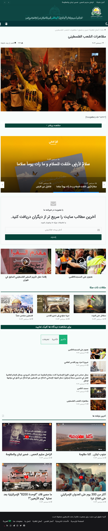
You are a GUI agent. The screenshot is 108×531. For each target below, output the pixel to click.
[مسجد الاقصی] (98, 392)
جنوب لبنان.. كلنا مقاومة (92, 454)
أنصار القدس (48, 521)
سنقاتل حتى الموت (99, 315)
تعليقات (45, 339)
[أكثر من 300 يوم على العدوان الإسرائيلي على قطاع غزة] (81, 477)
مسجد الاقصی (82, 388)
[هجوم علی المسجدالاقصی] (98, 353)
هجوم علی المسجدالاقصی (78, 349)
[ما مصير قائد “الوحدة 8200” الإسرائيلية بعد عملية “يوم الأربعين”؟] (27, 477)
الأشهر (63, 339)
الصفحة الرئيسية (77, 521)
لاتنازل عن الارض (53, 164)
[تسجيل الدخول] (6, 25)
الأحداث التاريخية (62, 521)
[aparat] (3, 526)
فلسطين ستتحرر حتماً (24, 315)
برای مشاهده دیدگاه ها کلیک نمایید (53, 327)
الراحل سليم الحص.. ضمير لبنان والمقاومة (29, 454)
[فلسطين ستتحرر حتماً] (17, 304)
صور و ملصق (83, 30)
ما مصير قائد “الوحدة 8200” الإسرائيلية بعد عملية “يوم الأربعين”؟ (28, 496)
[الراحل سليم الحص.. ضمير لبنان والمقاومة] (27, 437)
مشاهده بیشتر (53, 125)
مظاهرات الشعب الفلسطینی (77, 401)
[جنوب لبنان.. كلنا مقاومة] (81, 437)
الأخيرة (55, 339)
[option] (53, 164)
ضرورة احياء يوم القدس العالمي (76, 362)
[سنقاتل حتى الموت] (90, 304)
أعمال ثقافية (94, 30)
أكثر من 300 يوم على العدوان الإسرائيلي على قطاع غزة (73, 2)
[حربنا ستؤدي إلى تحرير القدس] (53, 304)
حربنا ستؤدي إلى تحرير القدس (57, 315)
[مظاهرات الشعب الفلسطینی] (98, 405)
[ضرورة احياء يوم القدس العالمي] (98, 366)
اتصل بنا (27, 521)
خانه (102, 30)
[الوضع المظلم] (106, 25)
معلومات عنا (17, 521)
